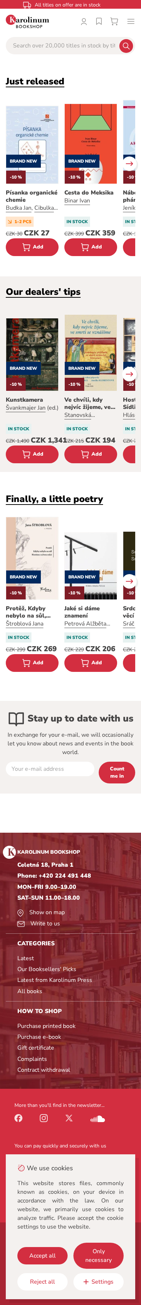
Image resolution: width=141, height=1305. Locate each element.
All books (29, 991)
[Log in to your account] (84, 21)
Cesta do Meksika (89, 192)
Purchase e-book (39, 1037)
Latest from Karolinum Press (54, 980)
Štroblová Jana (24, 624)
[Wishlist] (99, 21)
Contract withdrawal (43, 1070)
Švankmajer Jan (26, 408)
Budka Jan (18, 208)
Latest (25, 958)
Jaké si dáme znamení (82, 612)
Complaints (32, 1059)
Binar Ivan (77, 201)
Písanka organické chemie (31, 196)
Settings (102, 1282)
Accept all (42, 1256)
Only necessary (98, 1255)
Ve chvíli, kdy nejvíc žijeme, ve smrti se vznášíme (89, 403)
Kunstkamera (24, 399)
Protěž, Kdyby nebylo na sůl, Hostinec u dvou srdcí (29, 612)
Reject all (42, 1282)
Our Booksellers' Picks (46, 969)
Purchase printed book (46, 1026)
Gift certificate (35, 1048)
